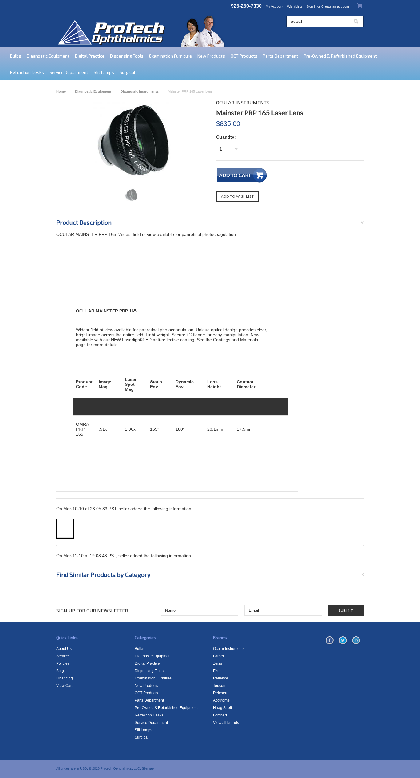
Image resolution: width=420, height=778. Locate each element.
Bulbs (15, 55)
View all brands (226, 722)
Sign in (311, 6)
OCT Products (244, 55)
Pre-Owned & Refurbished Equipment (340, 55)
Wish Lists (295, 6)
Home (61, 91)
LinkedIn (356, 640)
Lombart (220, 715)
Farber (218, 656)
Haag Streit (222, 708)
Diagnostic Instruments (140, 91)
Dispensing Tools (127, 55)
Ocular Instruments (228, 649)
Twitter (342, 640)
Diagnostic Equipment (48, 55)
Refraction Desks (27, 72)
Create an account (335, 6)
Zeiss (217, 663)
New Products (211, 55)
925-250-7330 (246, 6)
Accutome (221, 700)
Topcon (219, 685)
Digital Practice (90, 55)
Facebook (329, 640)
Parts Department (280, 55)
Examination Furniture (170, 55)
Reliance (220, 678)
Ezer (217, 671)
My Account (274, 6)
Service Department (69, 72)
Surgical (127, 72)
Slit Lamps (104, 72)
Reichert (220, 693)
